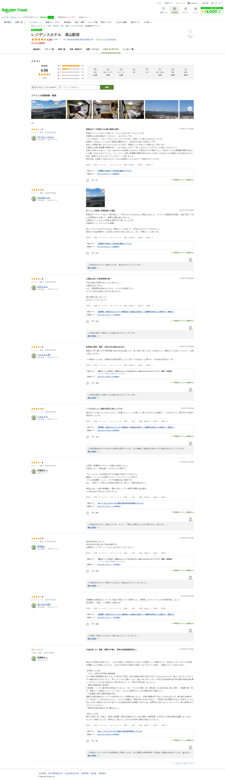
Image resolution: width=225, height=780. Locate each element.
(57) (76, 49)
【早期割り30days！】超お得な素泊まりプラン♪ (114, 171)
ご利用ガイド (168, 3)
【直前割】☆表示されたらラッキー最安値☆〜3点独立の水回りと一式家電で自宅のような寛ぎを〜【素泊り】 (136, 312)
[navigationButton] (190, 108)
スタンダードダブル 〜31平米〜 (108, 377)
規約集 (93, 773)
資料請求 (102, 773)
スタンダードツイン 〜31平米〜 (109, 315)
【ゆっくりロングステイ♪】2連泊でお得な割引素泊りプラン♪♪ (119, 731)
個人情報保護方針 (55, 773)
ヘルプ (158, 3)
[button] (48, 109)
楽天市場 (205, 3)
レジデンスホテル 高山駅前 (55, 34)
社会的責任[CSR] (72, 773)
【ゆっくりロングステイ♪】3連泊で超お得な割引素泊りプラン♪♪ (120, 503)
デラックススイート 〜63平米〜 (108, 174)
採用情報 (85, 773)
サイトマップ (180, 3)
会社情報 (42, 773)
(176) (110, 49)
